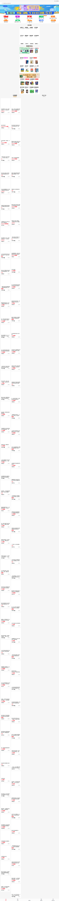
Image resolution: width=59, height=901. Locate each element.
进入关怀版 (56, 1)
